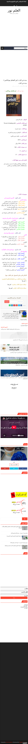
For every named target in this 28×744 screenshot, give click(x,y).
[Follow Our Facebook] (23, 468)
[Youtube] (12, 4)
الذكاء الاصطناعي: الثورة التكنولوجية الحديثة (16, 1)
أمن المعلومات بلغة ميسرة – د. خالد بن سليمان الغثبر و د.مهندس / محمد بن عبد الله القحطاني (14, 378)
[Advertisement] (14, 30)
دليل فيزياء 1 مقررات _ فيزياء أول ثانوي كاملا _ (19, 533)
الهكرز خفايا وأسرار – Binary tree (21, 365)
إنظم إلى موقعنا (13, 464)
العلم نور (14, 10)
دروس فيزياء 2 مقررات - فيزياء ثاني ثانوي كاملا (18, 542)
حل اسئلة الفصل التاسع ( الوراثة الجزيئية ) (14, 536)
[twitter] (14, 5)
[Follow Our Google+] (5, 468)
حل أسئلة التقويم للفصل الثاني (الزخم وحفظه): (13, 545)
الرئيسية (25, 604)
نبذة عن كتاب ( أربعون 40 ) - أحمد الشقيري (20, 339)
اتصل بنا (25, 608)
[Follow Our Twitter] (14, 468)
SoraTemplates (9, 742)
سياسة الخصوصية (23, 606)
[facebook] (17, 5)
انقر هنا (24, 281)
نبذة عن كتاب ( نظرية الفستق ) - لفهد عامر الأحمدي (18, 352)
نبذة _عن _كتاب (15, 86)
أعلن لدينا (25, 605)
